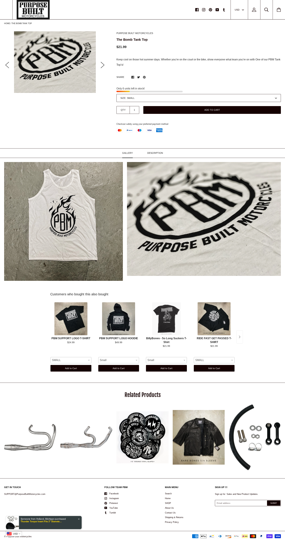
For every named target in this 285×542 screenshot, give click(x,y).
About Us (169, 508)
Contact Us (170, 512)
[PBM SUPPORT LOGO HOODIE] (118, 318)
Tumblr (112, 512)
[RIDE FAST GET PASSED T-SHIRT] (214, 318)
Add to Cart (71, 368)
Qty (123, 110)
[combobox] (70, 360)
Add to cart (212, 110)
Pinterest (113, 503)
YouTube (113, 508)
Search (168, 493)
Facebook (114, 493)
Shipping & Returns (174, 517)
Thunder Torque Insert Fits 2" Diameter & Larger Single (41, 520)
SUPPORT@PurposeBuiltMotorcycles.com (24, 494)
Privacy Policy (172, 522)
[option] (55, 62)
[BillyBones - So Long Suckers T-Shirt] (166, 318)
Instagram (114, 498)
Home (7, 23)
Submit (273, 503)
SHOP (168, 503)
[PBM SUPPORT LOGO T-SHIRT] (70, 318)
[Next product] (239, 337)
